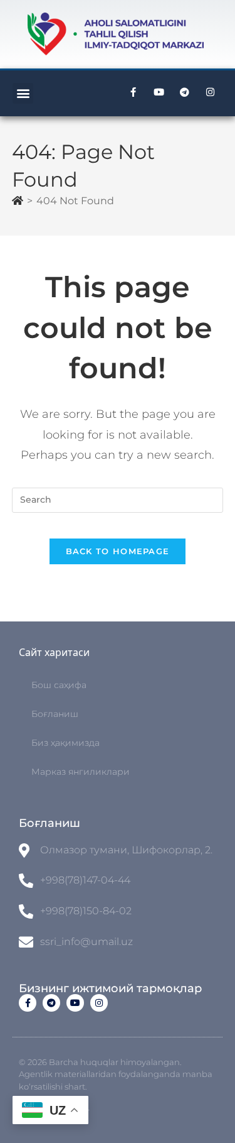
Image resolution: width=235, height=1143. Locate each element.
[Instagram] (210, 92)
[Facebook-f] (132, 92)
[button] (23, 93)
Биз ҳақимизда (65, 742)
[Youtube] (158, 92)
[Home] (17, 201)
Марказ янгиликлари (80, 771)
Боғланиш (54, 713)
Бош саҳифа (58, 685)
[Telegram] (184, 92)
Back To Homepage (118, 551)
